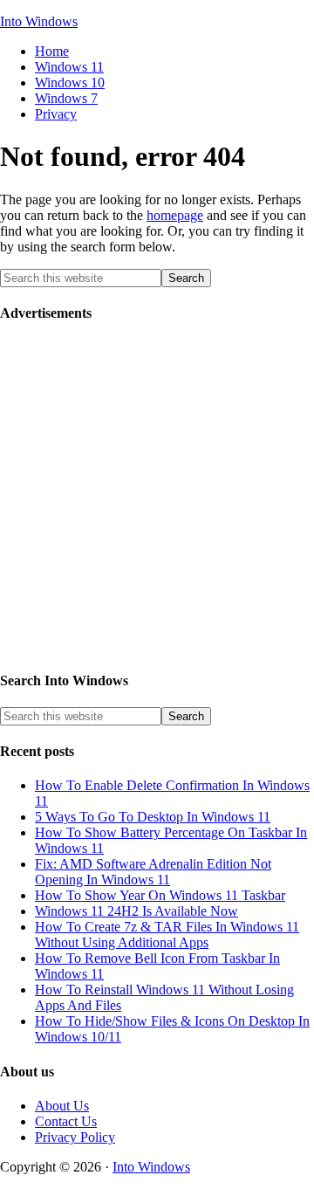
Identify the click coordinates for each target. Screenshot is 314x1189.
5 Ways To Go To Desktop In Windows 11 (152, 816)
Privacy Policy (75, 1137)
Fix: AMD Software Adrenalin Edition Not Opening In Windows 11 (153, 871)
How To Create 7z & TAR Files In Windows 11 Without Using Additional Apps (167, 934)
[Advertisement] (157, 497)
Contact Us (66, 1121)
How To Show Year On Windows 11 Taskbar (160, 895)
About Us (62, 1105)
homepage (175, 215)
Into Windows (39, 21)
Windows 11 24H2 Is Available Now (136, 911)
